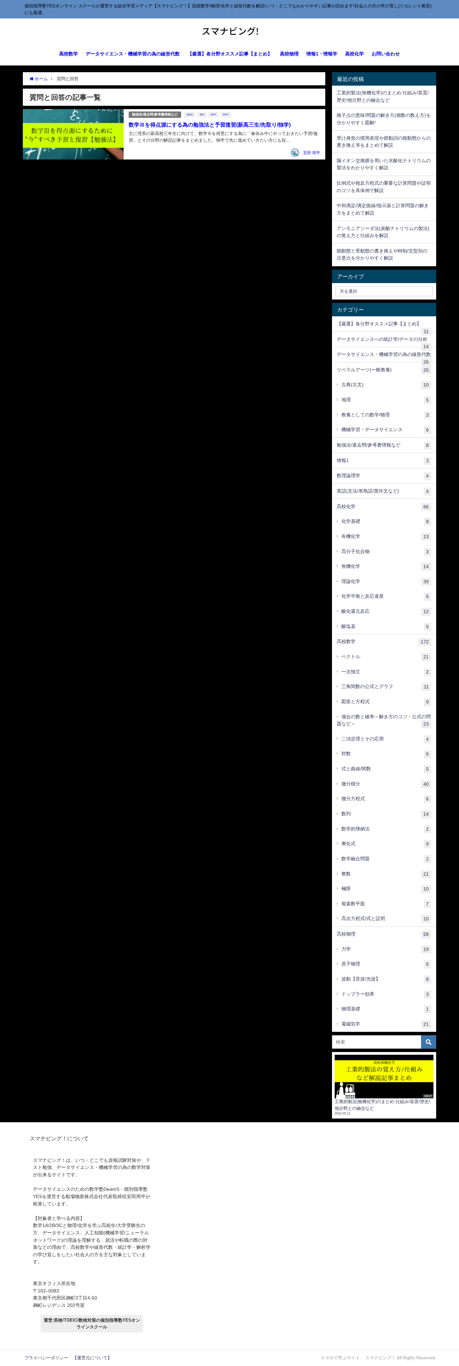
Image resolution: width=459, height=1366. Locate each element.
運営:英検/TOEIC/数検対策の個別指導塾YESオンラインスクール (92, 1323)
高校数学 (68, 53)
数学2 (213, 114)
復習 (202, 114)
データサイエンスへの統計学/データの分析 (383, 342)
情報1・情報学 (321, 53)
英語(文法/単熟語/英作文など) (383, 491)
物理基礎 (385, 1008)
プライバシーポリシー (46, 1358)
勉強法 (190, 114)
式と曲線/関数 (385, 768)
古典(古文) (385, 384)
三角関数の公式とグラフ (385, 686)
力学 (385, 949)
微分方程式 (385, 798)
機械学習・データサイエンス (385, 429)
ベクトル (385, 656)
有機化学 (385, 536)
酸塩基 (385, 626)
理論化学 (385, 581)
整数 (385, 873)
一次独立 (385, 671)
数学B (225, 114)
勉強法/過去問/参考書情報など (155, 114)
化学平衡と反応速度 (385, 596)
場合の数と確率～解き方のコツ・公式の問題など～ (384, 720)
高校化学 (354, 53)
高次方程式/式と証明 (385, 918)
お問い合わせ (386, 53)
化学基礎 (385, 521)
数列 (385, 813)
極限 (385, 888)
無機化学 (385, 566)
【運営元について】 (92, 1358)
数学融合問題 (385, 858)
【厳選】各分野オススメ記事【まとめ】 (229, 53)
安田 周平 (311, 153)
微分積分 (385, 783)
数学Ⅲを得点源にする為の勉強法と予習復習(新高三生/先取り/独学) (210, 124)
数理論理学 (383, 475)
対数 (385, 753)
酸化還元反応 (385, 611)
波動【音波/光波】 (385, 979)
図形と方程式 (385, 701)
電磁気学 (385, 1024)
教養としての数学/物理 (385, 414)
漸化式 (385, 843)
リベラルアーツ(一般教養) (383, 369)
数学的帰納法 (385, 828)
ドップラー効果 (385, 994)
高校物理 (289, 53)
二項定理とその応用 (385, 738)
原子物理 (385, 963)
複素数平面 (385, 903)
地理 (385, 399)
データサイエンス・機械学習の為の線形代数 (133, 53)
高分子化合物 (385, 551)
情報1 (383, 460)
